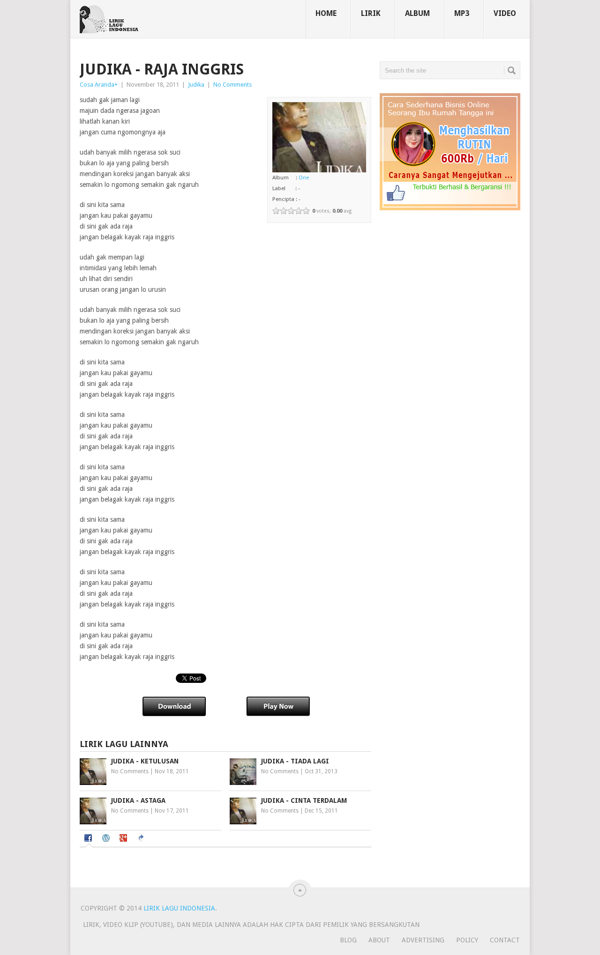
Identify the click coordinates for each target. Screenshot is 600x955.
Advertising (423, 940)
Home (326, 13)
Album (417, 13)
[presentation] (89, 839)
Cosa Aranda (97, 84)
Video (505, 13)
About (379, 940)
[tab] (89, 839)
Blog (348, 940)
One (304, 177)
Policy (467, 940)
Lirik (371, 13)
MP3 (461, 13)
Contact (505, 940)
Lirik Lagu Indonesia (179, 908)
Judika (196, 84)
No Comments (232, 84)
